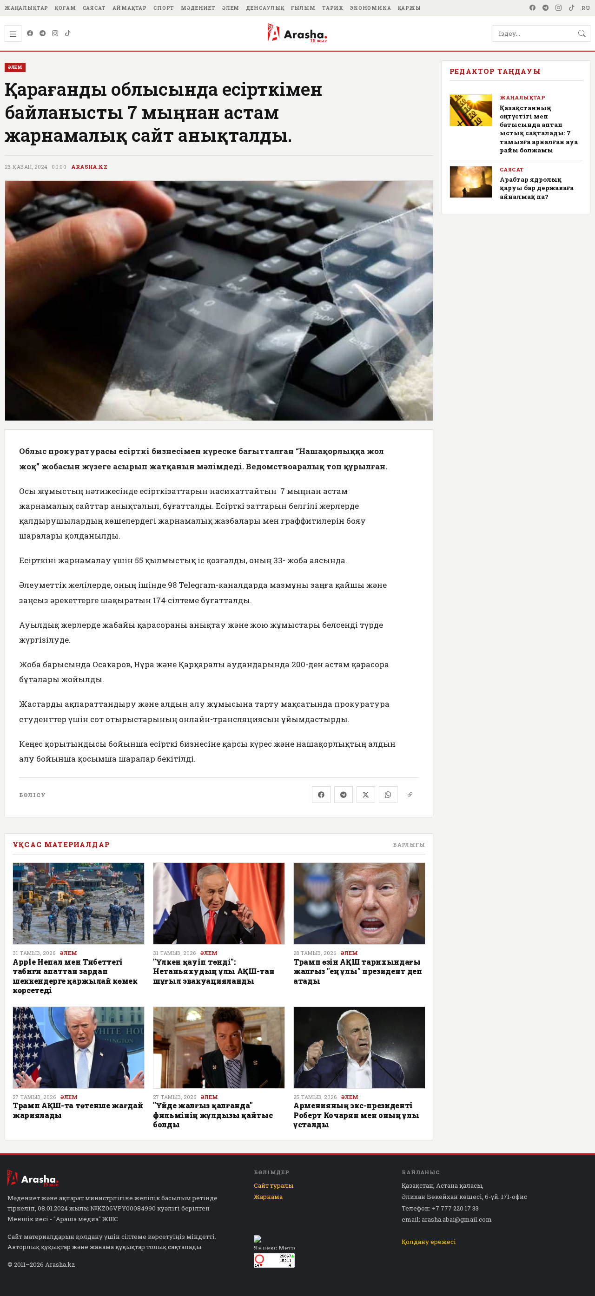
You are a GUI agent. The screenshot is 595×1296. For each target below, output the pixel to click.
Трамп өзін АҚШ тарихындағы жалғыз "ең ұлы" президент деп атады (357, 971)
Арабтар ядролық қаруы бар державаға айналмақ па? (537, 188)
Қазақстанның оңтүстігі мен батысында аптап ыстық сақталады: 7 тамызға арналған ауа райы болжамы (539, 129)
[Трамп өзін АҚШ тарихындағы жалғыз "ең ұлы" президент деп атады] (359, 903)
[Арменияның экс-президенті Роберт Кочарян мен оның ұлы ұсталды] (359, 1048)
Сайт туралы (273, 1185)
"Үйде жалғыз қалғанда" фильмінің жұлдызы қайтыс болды (212, 1114)
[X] (366, 794)
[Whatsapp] (388, 794)
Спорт (163, 8)
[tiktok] (572, 8)
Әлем (230, 8)
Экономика (370, 8)
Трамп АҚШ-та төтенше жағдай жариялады (78, 1109)
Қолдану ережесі (429, 1241)
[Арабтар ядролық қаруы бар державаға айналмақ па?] (471, 182)
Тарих (333, 8)
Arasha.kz (89, 167)
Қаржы (409, 8)
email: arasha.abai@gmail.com (447, 1219)
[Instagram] (558, 8)
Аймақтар (129, 8)
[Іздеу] (582, 33)
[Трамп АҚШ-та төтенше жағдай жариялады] (79, 1048)
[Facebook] (532, 8)
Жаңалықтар (26, 8)
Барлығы (409, 844)
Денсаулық (265, 8)
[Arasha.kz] (297, 33)
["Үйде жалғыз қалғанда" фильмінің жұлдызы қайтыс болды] (219, 1048)
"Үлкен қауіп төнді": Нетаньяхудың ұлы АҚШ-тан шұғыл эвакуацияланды (213, 971)
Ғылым (303, 8)
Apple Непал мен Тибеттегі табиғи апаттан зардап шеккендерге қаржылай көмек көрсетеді (75, 976)
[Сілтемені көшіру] (410, 794)
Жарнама (268, 1196)
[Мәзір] (13, 33)
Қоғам (65, 8)
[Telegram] (545, 8)
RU (586, 8)
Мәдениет (198, 8)
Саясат (94, 8)
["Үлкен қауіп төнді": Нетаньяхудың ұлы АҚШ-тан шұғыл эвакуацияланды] (219, 903)
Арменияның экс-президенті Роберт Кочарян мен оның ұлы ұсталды (356, 1114)
